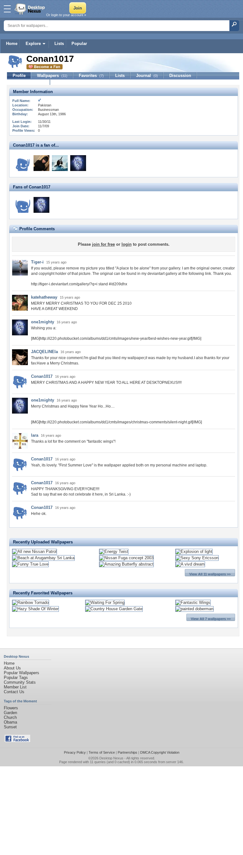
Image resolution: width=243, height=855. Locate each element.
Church (10, 717)
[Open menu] (7, 9)
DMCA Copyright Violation (159, 752)
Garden (10, 712)
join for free (103, 244)
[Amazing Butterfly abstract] (126, 564)
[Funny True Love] (30, 564)
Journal (147, 75)
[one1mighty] (78, 163)
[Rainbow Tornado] (30, 602)
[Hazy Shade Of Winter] (35, 608)
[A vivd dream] (190, 564)
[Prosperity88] (59, 163)
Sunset (10, 727)
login (127, 244)
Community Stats (20, 682)
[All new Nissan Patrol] (34, 551)
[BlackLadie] (41, 163)
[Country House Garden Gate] (114, 608)
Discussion (180, 75)
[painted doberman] (194, 608)
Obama (10, 722)
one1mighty (42, 322)
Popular (79, 43)
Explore (33, 43)
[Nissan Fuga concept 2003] (126, 557)
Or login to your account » (66, 15)
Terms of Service (102, 752)
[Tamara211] (23, 204)
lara (34, 435)
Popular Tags (16, 677)
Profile (19, 75)
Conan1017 (42, 376)
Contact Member (29, 81)
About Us (12, 668)
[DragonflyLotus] (23, 163)
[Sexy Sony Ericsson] (197, 557)
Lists (59, 43)
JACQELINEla (44, 351)
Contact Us (14, 691)
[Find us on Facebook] (17, 741)
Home (11, 43)
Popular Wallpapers (21, 672)
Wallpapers (52, 75)
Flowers (11, 708)
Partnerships (127, 752)
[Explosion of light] (194, 551)
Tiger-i (37, 262)
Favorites (91, 75)
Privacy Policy (75, 752)
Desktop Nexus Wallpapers (30, 9)
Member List (15, 687)
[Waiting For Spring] (105, 602)
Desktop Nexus (111, 758)
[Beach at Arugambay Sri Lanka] (43, 557)
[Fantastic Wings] (193, 602)
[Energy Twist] (113, 551)
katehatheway (44, 297)
